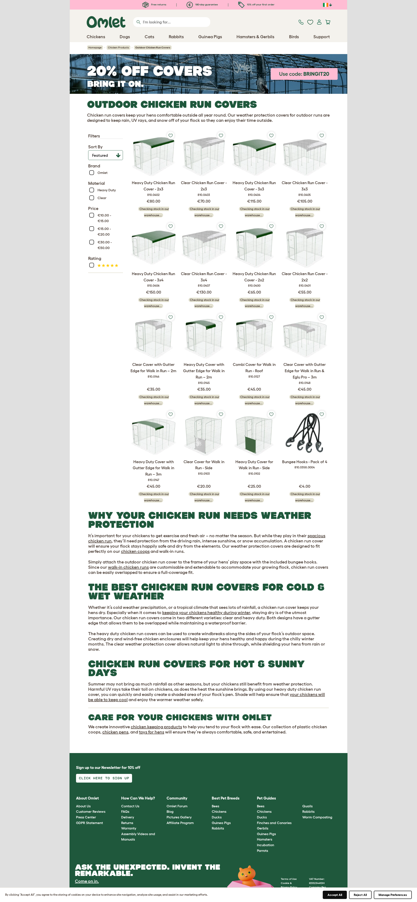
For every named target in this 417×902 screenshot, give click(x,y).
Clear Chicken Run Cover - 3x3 (305, 189)
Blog (170, 811)
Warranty (128, 828)
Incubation (265, 845)
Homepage (95, 47)
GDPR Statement (89, 823)
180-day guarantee (206, 4)
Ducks (217, 817)
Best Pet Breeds (226, 798)
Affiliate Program (180, 823)
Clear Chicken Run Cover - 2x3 (204, 189)
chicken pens (115, 732)
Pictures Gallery (179, 817)
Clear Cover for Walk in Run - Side (204, 468)
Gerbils (262, 828)
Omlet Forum (177, 806)
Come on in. (87, 881)
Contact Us (130, 806)
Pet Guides (266, 798)
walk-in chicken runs (128, 567)
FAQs (125, 811)
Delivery (127, 817)
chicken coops (135, 551)
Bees (215, 806)
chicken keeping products (156, 726)
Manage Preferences (393, 895)
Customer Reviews (90, 811)
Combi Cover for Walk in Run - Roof (254, 370)
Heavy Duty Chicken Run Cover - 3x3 (254, 189)
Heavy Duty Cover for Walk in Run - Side (254, 468)
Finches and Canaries (274, 823)
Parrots (262, 850)
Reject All (360, 895)
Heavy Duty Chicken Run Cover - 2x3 (153, 189)
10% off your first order (260, 4)
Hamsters (264, 839)
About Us (83, 806)
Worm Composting (317, 817)
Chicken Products (118, 47)
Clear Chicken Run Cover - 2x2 (305, 279)
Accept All (335, 895)
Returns (127, 823)
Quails (307, 806)
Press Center (86, 817)
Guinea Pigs (221, 823)
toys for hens (151, 732)
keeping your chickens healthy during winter (206, 612)
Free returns (158, 4)
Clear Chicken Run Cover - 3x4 (204, 279)
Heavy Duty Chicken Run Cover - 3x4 (153, 279)
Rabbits (218, 828)
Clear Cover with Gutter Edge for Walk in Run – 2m (153, 370)
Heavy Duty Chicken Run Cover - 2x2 (254, 279)
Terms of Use (289, 878)
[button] (299, 798)
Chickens (219, 811)
